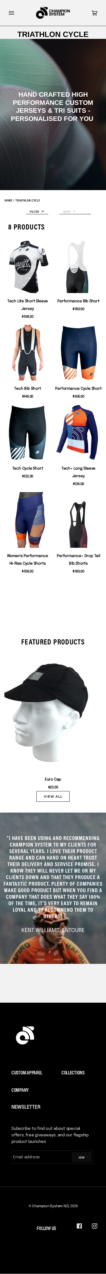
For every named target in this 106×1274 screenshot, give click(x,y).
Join (82, 1157)
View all (53, 796)
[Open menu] (17, 13)
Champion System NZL (50, 1206)
